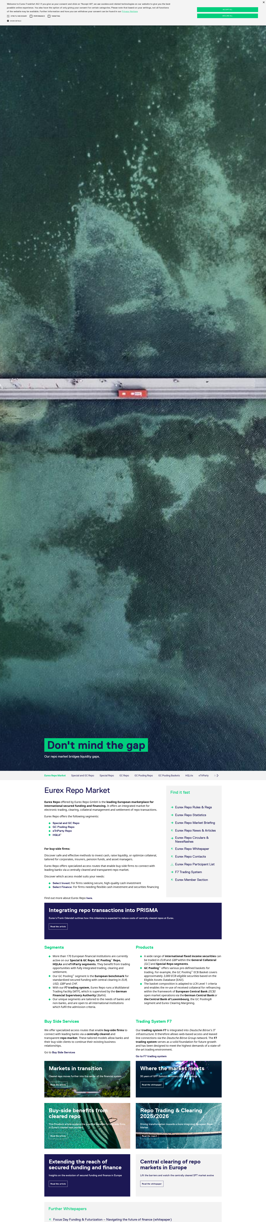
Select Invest (61, 883)
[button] (8, 16)
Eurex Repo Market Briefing (195, 823)
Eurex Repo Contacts (190, 856)
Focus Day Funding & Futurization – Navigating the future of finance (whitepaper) (112, 1219)
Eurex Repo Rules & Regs (193, 807)
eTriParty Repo (62, 830)
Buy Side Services (63, 1052)
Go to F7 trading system (151, 1056)
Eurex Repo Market (55, 775)
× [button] (264, 2)
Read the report (149, 1136)
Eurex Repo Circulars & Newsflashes (192, 839)
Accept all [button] (227, 9)
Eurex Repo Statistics (190, 815)
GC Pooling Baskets (169, 775)
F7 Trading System (188, 872)
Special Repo (107, 775)
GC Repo (124, 775)
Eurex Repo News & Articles (195, 830)
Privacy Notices (130, 11)
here (89, 898)
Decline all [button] (227, 16)
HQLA (57, 834)
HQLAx (189, 775)
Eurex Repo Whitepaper (192, 849)
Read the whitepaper (152, 1085)
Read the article (58, 926)
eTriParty (204, 775)
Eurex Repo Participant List (195, 864)
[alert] (133, 12)
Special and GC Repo (82, 775)
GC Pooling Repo (144, 775)
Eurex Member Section (191, 880)
